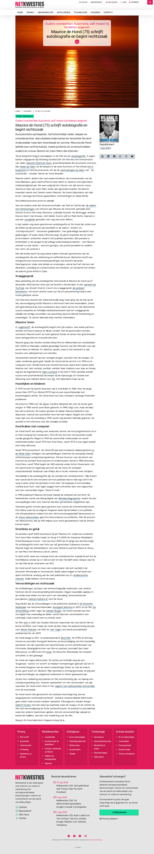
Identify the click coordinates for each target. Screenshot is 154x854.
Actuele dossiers (125, 732)
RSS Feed (23, 814)
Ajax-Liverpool (49, 372)
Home (20, 12)
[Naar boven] (80, 836)
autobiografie (78, 156)
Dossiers (95, 12)
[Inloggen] (85, 836)
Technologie (80, 12)
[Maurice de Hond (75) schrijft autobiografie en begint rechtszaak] (29, 4)
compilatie (29, 219)
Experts (108, 12)
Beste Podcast (28, 629)
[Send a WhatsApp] (120, 156)
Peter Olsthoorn (24, 116)
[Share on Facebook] (114, 156)
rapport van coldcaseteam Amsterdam (75, 686)
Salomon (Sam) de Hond (38, 163)
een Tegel (55, 629)
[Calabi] (77, 846)
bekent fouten (23, 705)
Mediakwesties (45, 12)
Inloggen (112, 2)
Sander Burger (53, 611)
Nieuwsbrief (96, 2)
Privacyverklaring (96, 840)
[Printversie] (102, 156)
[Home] (69, 836)
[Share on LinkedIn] (108, 156)
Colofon (83, 2)
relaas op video (27, 166)
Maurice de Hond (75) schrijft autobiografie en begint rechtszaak (76, 34)
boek (48, 652)
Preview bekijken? (110, 819)
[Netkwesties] (29, 777)
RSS (124, 2)
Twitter (22, 818)
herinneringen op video (72, 170)
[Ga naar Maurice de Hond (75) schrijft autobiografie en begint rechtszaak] (77, 42)
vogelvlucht (24, 327)
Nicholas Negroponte (69, 498)
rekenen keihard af (38, 599)
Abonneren (120, 812)
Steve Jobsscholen (29, 517)
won (26, 622)
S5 (53, 379)
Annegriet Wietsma (62, 607)
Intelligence (63, 12)
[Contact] (74, 836)
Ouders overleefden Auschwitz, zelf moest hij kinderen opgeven (77, 25)
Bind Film (65, 638)
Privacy (30, 12)
